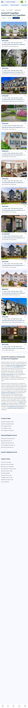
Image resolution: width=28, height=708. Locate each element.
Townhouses (16, 17)
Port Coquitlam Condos (6, 426)
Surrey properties (5, 481)
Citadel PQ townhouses (6, 442)
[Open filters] (25, 2)
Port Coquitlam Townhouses (7, 430)
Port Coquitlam (9, 10)
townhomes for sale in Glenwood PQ (15, 408)
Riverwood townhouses (6, 447)
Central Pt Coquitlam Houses (7, 423)
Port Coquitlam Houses (6, 428)
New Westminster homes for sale (8, 468)
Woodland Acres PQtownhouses (15, 406)
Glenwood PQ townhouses (7, 438)
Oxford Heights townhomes (7, 445)
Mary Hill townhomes (5, 440)
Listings (3, 10)
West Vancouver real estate (7, 464)
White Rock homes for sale (7, 479)
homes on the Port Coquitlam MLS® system (16, 365)
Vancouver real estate (6, 462)
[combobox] (14, 2)
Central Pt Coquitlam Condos (7, 421)
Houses (9, 17)
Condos (4, 17)
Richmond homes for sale (6, 470)
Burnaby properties (5, 473)
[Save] (25, 40)
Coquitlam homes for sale (6, 477)
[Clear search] (19, 2)
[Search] (22, 2)
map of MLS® (17, 366)
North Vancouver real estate (7, 466)
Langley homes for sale (6, 475)
